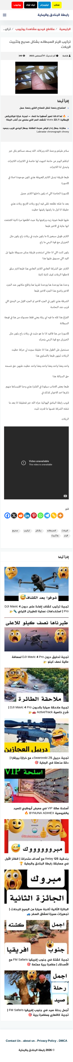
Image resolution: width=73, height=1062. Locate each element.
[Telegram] (47, 515)
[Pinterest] (34, 515)
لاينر (66, 536)
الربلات (65, 531)
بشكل (38, 531)
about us (29, 1041)
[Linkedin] (27, 515)
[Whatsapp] (40, 515)
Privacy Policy (46, 1041)
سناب (57, 5)
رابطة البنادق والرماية (53, 15)
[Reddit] (21, 515)
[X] (14, 515)
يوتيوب (17, 5)
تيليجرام (44, 5)
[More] (60, 515)
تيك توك (30, 5)
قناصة (65, 56)
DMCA (63, 1041)
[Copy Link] (54, 515)
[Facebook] (7, 515)
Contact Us (13, 1041)
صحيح (15, 531)
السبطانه (51, 531)
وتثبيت (54, 536)
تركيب (27, 531)
